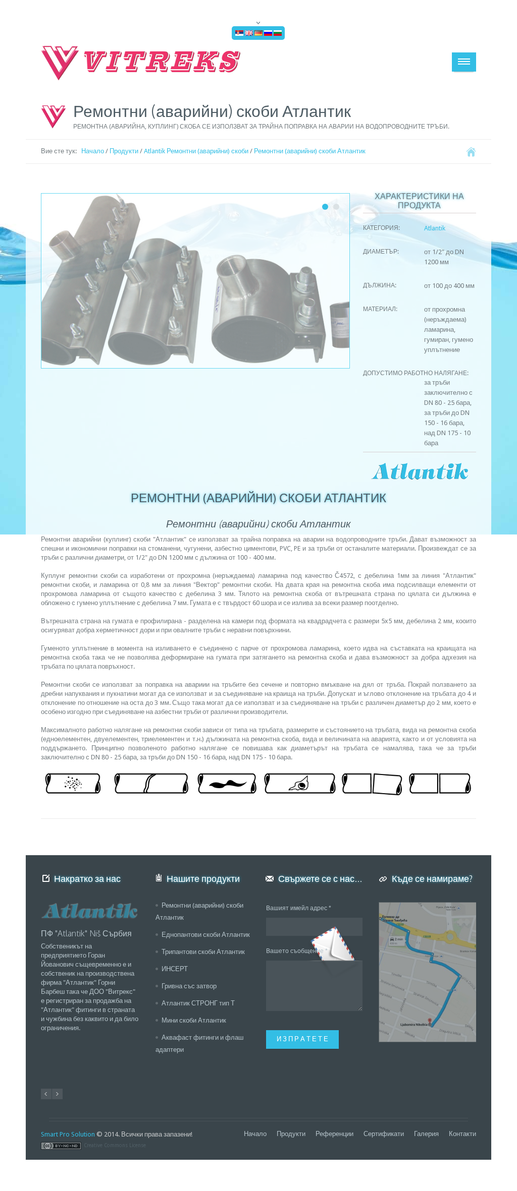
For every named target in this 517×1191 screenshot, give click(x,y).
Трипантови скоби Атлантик (203, 952)
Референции (334, 1134)
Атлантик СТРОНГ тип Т (198, 1003)
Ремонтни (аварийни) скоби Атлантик (310, 151)
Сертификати (384, 1134)
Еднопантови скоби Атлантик (206, 934)
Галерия (426, 1134)
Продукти (124, 151)
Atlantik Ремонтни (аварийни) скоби (196, 151)
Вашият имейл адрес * (298, 908)
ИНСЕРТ (175, 969)
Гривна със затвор (189, 986)
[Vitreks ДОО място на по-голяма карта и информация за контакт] (427, 972)
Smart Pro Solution (68, 1134)
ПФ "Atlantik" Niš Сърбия (86, 933)
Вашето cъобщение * (297, 951)
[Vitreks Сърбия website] (142, 63)
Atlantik (434, 228)
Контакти (462, 1134)
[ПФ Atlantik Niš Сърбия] (89, 911)
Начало (92, 151)
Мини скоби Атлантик (194, 1020)
